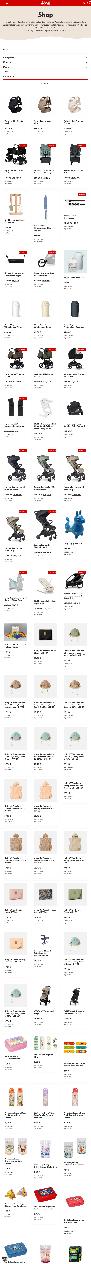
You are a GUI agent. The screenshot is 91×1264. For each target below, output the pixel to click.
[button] (5, 1259)
